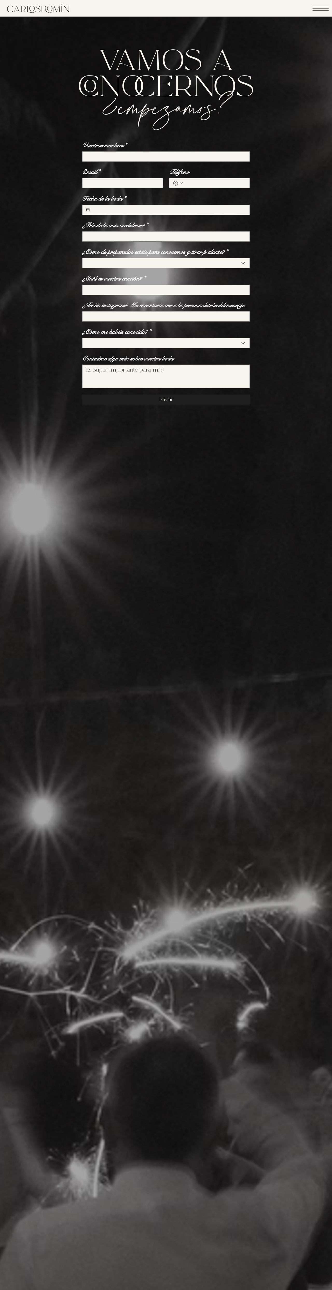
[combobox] (166, 263)
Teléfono (179, 172)
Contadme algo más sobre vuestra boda (128, 358)
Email (91, 172)
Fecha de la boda (104, 199)
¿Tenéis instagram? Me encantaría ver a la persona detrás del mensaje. (164, 305)
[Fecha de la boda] (88, 209)
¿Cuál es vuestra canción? (113, 279)
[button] (321, 8)
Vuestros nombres (104, 145)
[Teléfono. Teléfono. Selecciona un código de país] (178, 183)
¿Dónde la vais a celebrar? (115, 225)
